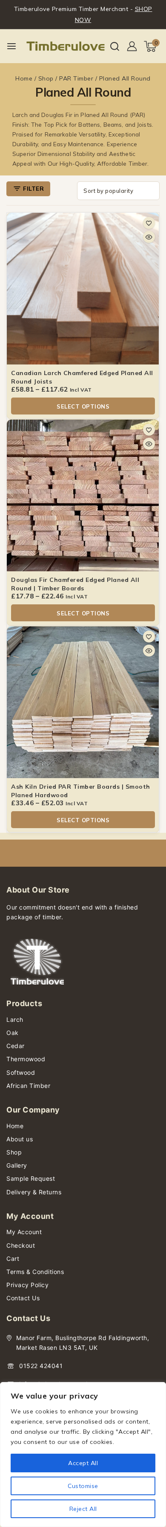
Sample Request (30, 1178)
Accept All (83, 1463)
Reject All (83, 1509)
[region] (83, 1454)
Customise (83, 1486)
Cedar (15, 1045)
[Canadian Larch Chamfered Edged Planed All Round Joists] (83, 288)
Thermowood (25, 1059)
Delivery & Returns (33, 1192)
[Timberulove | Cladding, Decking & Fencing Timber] (65, 46)
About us (19, 1139)
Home (14, 1125)
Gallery (16, 1165)
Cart (12, 1258)
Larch (14, 1019)
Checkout (20, 1245)
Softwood (20, 1072)
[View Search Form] (114, 46)
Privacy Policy (27, 1284)
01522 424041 (41, 1365)
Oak (12, 1032)
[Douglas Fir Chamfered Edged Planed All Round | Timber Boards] (83, 495)
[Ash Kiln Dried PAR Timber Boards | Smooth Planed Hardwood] (83, 702)
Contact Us (23, 1298)
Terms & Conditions (35, 1271)
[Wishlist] (149, 223)
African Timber (28, 1085)
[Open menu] (11, 46)
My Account (24, 1231)
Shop (14, 1152)
